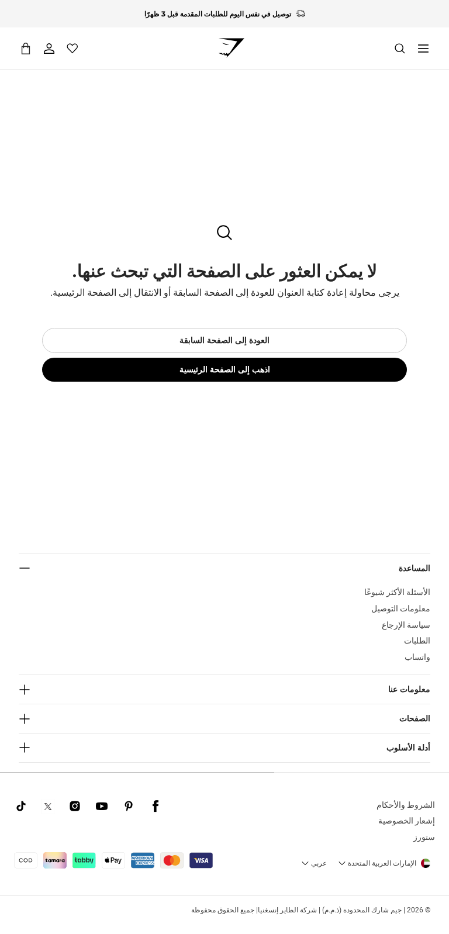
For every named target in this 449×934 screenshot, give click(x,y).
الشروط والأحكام (406, 805)
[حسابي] (49, 48)
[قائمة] (423, 48)
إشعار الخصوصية (406, 820)
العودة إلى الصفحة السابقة (224, 340)
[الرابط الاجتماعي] (155, 807)
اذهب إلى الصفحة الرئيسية (224, 369)
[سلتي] (26, 48)
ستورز (424, 837)
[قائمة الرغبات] (72, 48)
